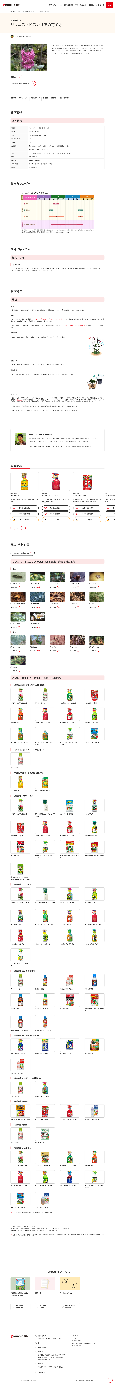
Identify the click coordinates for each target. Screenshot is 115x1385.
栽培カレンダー (23, 98)
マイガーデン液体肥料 (69, 325)
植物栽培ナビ (26, 11)
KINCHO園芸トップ (16, 11)
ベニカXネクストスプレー (19, 496)
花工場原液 (82, 325)
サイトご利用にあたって (77, 1345)
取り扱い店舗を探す (24, 508)
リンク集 (74, 1338)
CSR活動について (42, 1368)
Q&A (39, 1343)
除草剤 (52, 1356)
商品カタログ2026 (70, 1306)
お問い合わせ (100, 5)
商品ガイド (83, 5)
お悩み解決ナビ (51, 5)
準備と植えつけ (35, 98)
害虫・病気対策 (64, 98)
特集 (76, 5)
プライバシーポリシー (77, 1340)
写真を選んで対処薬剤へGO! (21, 553)
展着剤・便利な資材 (42, 1359)
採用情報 (61, 1368)
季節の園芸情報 (68, 5)
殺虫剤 (54, 1354)
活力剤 (52, 1357)
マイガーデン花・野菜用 (40, 319)
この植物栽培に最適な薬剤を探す (20, 83)
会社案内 (91, 5)
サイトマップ (75, 1336)
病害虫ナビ (48, 1338)
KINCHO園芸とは (42, 1366)
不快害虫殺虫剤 (61, 1354)
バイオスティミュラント (44, 1357)
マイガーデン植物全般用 (56, 319)
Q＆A (60, 5)
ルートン (19, 400)
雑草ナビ (61, 1338)
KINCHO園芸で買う (24, 514)
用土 (50, 1359)
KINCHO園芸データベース (19, 1306)
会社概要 (50, 1366)
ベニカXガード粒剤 (48, 496)
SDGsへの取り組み (52, 1368)
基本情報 (13, 98)
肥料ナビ (55, 1338)
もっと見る (14, 587)
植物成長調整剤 (59, 1357)
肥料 (56, 1356)
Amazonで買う (24, 520)
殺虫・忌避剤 (41, 1356)
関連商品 (13, 77)
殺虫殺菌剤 (40, 1354)
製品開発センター (58, 1366)
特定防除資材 (48, 1354)
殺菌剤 (47, 1356)
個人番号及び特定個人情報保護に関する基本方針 (83, 1343)
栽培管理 (45, 98)
